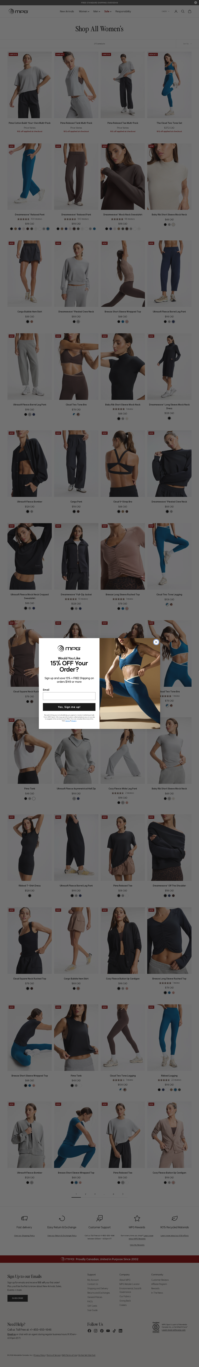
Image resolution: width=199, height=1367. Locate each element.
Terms (67, 720)
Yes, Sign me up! (69, 706)
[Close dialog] (156, 642)
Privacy (73, 720)
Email (46, 689)
